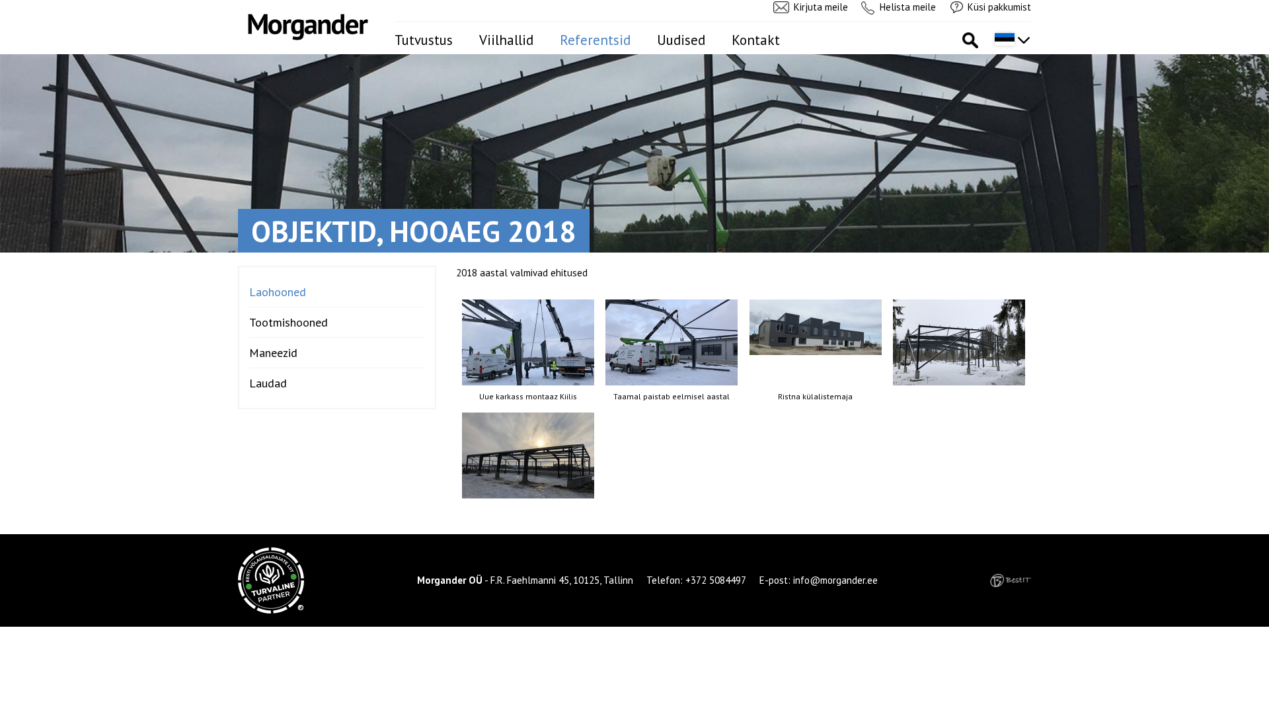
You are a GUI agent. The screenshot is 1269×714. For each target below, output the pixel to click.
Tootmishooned (288, 322)
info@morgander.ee (835, 580)
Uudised (681, 40)
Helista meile (908, 7)
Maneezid (273, 352)
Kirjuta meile (821, 7)
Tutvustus (424, 40)
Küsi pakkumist (999, 7)
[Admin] (4, 7)
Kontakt (756, 40)
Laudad (268, 383)
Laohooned (277, 291)
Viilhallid (506, 40)
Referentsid (595, 40)
